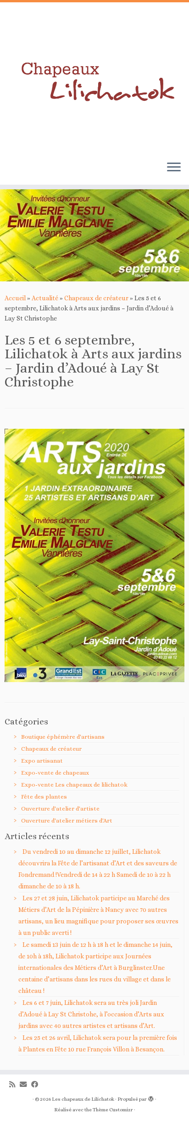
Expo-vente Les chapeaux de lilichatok (74, 784)
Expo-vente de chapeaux (55, 772)
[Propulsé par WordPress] (151, 1097)
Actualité (45, 298)
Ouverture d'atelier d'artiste (60, 808)
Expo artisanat (42, 760)
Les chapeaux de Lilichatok (83, 1099)
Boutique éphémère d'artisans (63, 736)
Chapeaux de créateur (96, 298)
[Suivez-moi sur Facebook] (37, 1085)
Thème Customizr (113, 1110)
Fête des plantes (44, 796)
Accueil (15, 298)
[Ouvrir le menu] (174, 168)
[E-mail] (25, 1085)
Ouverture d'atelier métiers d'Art (66, 820)
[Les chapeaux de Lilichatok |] (94, 78)
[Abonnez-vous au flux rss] (14, 1085)
